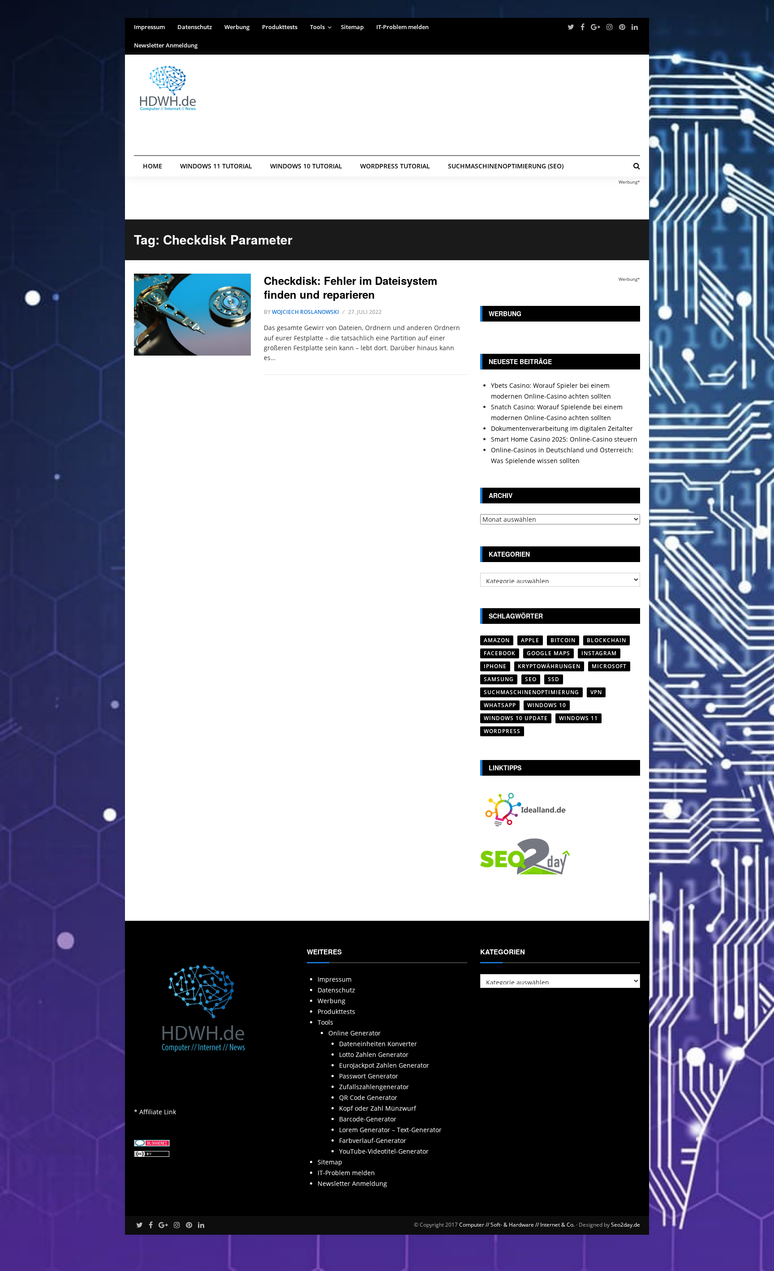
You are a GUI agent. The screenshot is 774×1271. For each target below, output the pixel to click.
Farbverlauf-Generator (372, 1140)
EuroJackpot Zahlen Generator (384, 1065)
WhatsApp (500, 705)
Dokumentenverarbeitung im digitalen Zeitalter (562, 428)
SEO (531, 679)
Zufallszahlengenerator (374, 1086)
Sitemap (352, 27)
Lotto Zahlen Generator (373, 1054)
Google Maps (548, 653)
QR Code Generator (368, 1097)
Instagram (599, 653)
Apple (530, 640)
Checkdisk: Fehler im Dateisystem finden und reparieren (350, 287)
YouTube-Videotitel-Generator (384, 1151)
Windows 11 (578, 718)
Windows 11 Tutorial (216, 166)
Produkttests (279, 27)
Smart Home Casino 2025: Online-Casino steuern (564, 439)
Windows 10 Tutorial (306, 166)
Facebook (500, 653)
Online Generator (354, 1033)
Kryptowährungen (549, 666)
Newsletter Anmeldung (166, 45)
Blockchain (606, 640)
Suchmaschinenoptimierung (531, 692)
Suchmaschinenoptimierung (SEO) (505, 166)
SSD (553, 679)
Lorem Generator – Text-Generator (390, 1129)
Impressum (149, 27)
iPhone (495, 666)
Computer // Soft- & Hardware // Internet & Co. (517, 1224)
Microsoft (609, 666)
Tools (317, 27)
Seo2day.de (625, 1224)
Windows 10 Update (516, 718)
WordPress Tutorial (395, 166)
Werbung (236, 27)
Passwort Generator (368, 1076)
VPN (596, 692)
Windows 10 (546, 705)
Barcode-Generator (367, 1119)
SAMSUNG (499, 679)
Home (152, 166)
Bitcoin (563, 640)
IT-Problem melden (402, 27)
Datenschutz (194, 27)
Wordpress (502, 731)
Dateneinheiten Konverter (378, 1043)
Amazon (497, 640)
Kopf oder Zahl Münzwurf (377, 1108)
